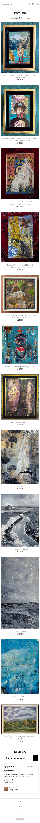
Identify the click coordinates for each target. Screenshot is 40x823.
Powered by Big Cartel (20, 819)
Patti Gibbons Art (6, 4)
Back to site (20, 812)
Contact (20, 806)
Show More (26, 776)
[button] (27, 758)
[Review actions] (35, 766)
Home (20, 801)
